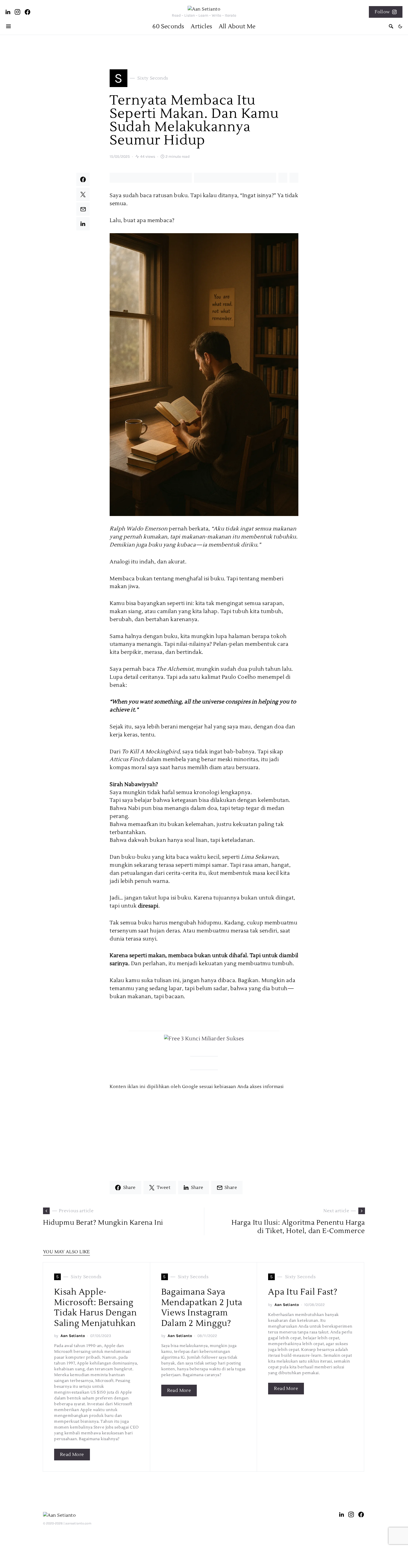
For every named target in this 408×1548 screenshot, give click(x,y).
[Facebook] (28, 12)
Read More (72, 1454)
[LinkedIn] (8, 12)
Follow (382, 12)
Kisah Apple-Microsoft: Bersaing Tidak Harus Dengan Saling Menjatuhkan (95, 1308)
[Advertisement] (204, 1129)
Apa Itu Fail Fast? (303, 1292)
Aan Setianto (73, 1335)
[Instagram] (18, 12)
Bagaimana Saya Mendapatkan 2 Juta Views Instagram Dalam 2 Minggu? (202, 1308)
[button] (400, 26)
